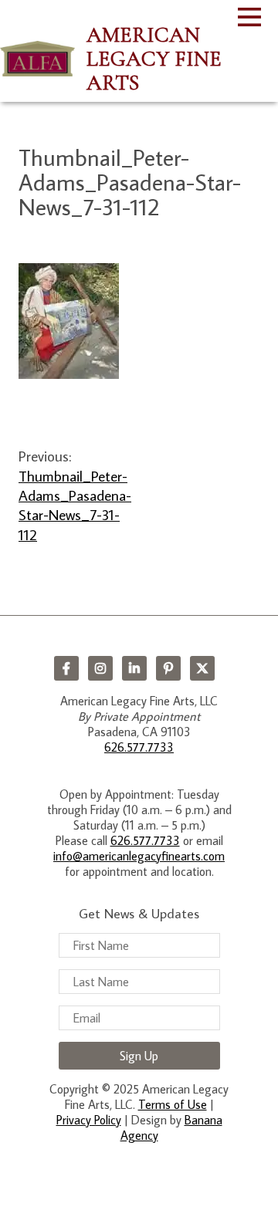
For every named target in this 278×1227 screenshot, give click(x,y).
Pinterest (168, 668)
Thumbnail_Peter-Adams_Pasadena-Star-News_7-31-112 (75, 505)
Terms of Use (172, 1104)
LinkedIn (134, 668)
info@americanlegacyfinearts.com (139, 856)
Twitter (202, 668)
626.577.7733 (139, 747)
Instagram (100, 668)
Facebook (66, 668)
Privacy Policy (88, 1119)
